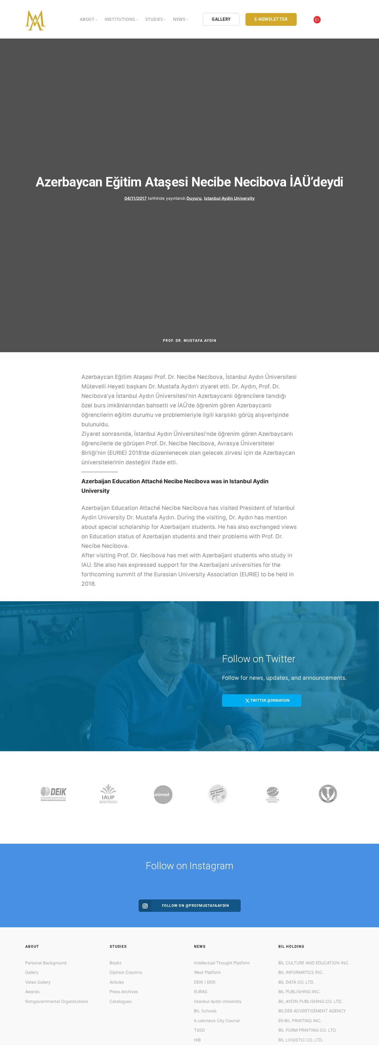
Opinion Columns (126, 972)
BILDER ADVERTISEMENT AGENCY (312, 1010)
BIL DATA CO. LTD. (296, 982)
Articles (117, 982)
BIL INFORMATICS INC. (301, 972)
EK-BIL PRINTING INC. (300, 1020)
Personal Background (46, 962)
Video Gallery (38, 982)
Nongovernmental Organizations (56, 1001)
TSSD (199, 1030)
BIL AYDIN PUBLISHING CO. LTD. (310, 1001)
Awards (32, 991)
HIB (197, 1039)
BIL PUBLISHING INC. (299, 991)
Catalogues (120, 1001)
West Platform (207, 972)
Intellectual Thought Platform (222, 962)
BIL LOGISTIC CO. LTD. (300, 1039)
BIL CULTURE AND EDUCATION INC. (313, 962)
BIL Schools (205, 1010)
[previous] (31, 797)
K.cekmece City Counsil (217, 1020)
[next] (348, 797)
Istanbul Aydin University (229, 197)
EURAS (200, 991)
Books (115, 962)
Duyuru (194, 197)
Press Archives (124, 991)
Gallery (31, 972)
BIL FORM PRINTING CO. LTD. (307, 1030)
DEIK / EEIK (205, 982)
